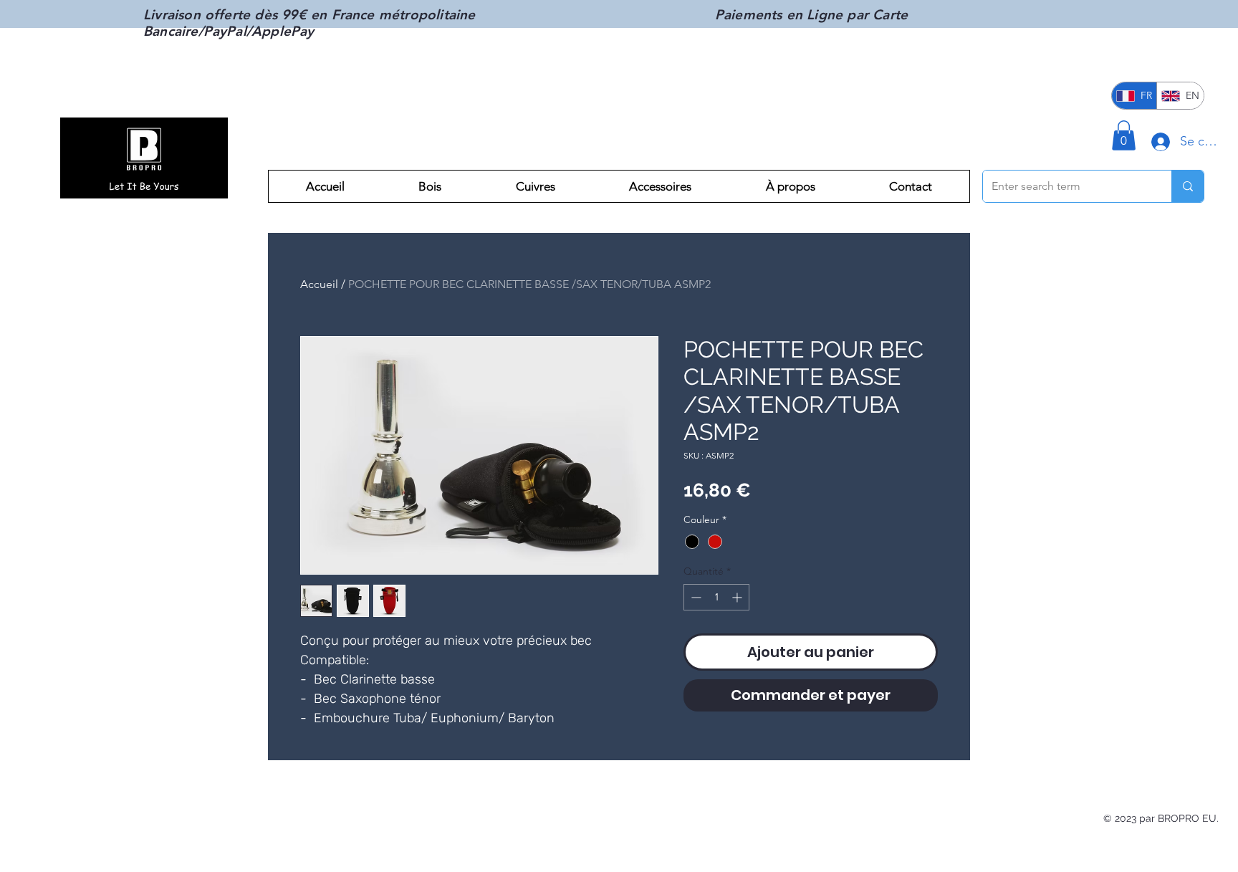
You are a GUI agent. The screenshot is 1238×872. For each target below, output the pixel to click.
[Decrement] (695, 597)
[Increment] (738, 597)
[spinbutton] (716, 597)
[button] (1123, 135)
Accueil (319, 284)
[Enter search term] (1187, 186)
